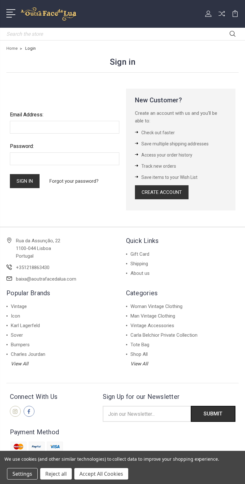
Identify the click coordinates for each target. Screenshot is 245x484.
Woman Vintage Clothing (156, 306)
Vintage (19, 306)
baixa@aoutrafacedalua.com (46, 279)
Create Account (162, 192)
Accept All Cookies (101, 473)
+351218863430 (32, 267)
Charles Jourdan (28, 354)
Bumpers (20, 345)
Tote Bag (139, 345)
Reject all (56, 473)
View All (19, 364)
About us (140, 273)
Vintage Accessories (152, 325)
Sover (17, 335)
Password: (22, 146)
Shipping (139, 264)
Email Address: (26, 115)
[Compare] (221, 17)
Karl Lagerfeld (25, 325)
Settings (22, 473)
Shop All (139, 354)
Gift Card (139, 254)
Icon (15, 316)
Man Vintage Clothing (152, 316)
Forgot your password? (74, 181)
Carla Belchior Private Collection (163, 335)
